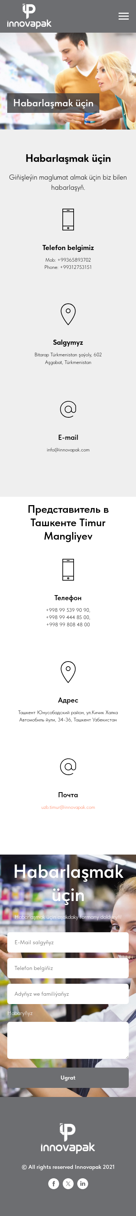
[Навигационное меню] (124, 16)
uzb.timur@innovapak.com (68, 1197)
